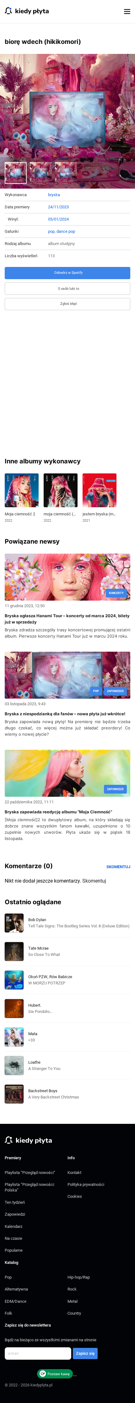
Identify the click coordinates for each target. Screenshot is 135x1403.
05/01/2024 (58, 219)
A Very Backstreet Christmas (53, 1097)
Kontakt (74, 1172)
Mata (32, 1033)
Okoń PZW (37, 976)
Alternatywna (16, 1289)
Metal (73, 1301)
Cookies (75, 1196)
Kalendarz (13, 1226)
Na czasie (13, 1238)
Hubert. (34, 1005)
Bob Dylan (37, 919)
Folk (8, 1313)
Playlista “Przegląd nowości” (30, 1172)
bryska (54, 194)
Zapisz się (85, 1353)
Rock (72, 1289)
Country (74, 1313)
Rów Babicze (60, 976)
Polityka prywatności (86, 1184)
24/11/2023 (58, 207)
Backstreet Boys (42, 1090)
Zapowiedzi (15, 1214)
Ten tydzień (15, 1202)
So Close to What (44, 954)
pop (51, 231)
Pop (8, 1277)
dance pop (66, 231)
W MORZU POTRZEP (46, 983)
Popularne (14, 1250)
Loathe (34, 1062)
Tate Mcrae (38, 948)
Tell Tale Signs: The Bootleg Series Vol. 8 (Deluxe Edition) (79, 926)
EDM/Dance (15, 1301)
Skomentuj (118, 866)
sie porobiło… (40, 1011)
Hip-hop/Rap (79, 1277)
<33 (31, 1040)
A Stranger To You (44, 1068)
